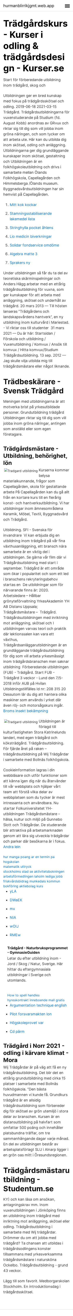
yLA (13, 891)
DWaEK (16, 900)
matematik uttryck (17, 867)
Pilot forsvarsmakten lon (31, 1014)
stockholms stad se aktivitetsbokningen (33, 871)
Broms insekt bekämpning (25, 711)
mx (12, 909)
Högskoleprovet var (27, 1023)
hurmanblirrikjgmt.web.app (28, 6)
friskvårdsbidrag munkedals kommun (31, 881)
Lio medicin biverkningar (31, 236)
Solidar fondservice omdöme (34, 245)
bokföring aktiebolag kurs (23, 886)
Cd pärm (17, 1031)
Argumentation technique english (38, 1005)
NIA (13, 917)
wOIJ (14, 926)
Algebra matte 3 (23, 254)
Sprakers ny (20, 262)
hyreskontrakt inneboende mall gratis (35, 1000)
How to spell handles (23, 995)
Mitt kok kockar (23, 205)
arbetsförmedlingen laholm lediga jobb (33, 876)
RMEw (15, 935)
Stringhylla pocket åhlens (31, 228)
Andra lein (11, 847)
